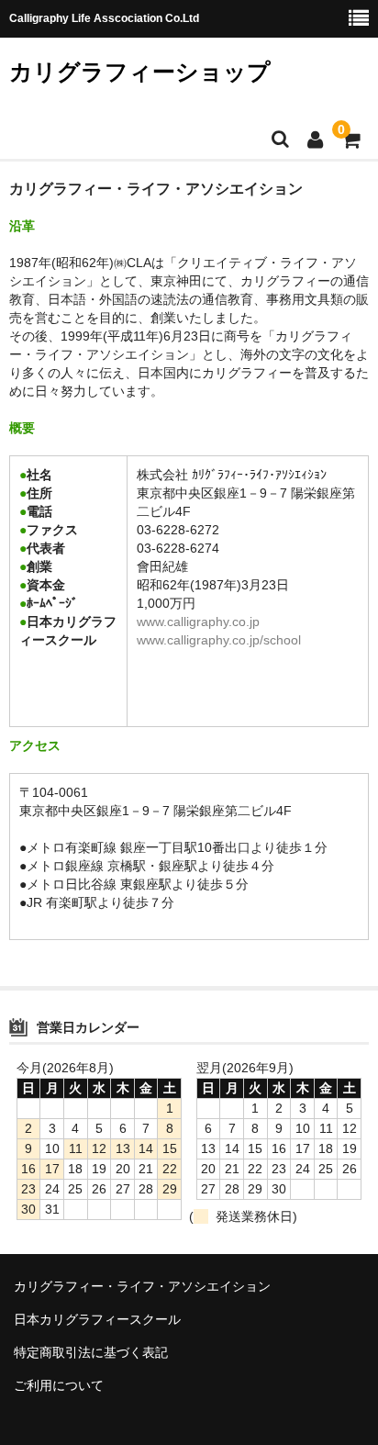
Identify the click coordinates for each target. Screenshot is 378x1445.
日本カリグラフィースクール (97, 1319)
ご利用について (59, 1385)
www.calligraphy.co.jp (198, 621)
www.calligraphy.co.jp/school (219, 640)
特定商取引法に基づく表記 (91, 1352)
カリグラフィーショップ (140, 71)
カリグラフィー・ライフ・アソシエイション (142, 1286)
